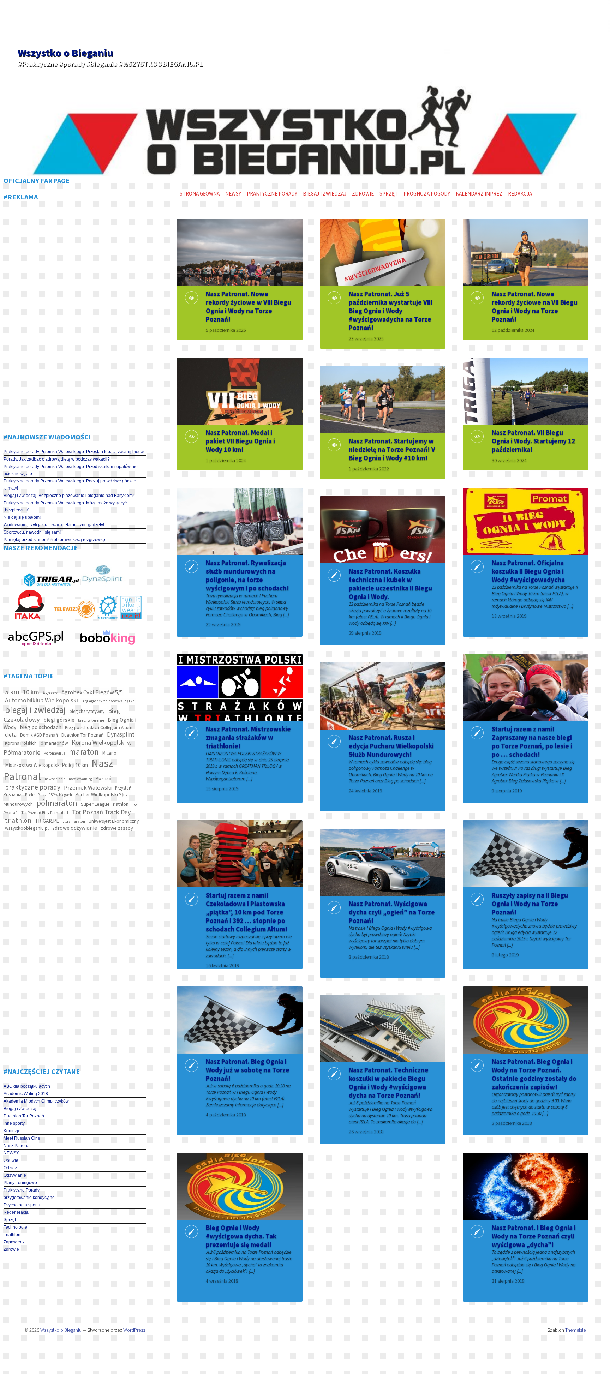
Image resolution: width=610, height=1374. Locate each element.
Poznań (104, 778)
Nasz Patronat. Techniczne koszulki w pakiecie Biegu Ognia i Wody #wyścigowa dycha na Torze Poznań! (389, 1082)
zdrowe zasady (117, 828)
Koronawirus (54, 753)
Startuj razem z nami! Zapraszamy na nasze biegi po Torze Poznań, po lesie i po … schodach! (532, 741)
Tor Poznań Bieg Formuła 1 (44, 812)
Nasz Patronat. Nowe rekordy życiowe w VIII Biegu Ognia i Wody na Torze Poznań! (248, 306)
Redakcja (520, 193)
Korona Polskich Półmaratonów (36, 743)
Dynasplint (120, 734)
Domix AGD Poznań (39, 735)
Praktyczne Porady (22, 1190)
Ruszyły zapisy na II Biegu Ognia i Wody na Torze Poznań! (530, 903)
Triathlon (12, 1234)
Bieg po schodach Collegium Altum (98, 728)
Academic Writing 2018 (26, 1093)
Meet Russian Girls (22, 1138)
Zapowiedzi (15, 1242)
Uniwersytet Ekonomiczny (114, 821)
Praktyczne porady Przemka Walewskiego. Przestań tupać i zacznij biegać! (75, 451)
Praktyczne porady (272, 193)
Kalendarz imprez (479, 193)
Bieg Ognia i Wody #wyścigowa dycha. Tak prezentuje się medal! (241, 1236)
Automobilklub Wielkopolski (41, 700)
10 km (31, 692)
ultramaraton (73, 821)
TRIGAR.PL (47, 820)
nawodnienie (55, 778)
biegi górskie (58, 719)
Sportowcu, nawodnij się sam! (32, 532)
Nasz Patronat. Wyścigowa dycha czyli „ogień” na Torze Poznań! (392, 912)
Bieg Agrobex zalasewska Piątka (108, 700)
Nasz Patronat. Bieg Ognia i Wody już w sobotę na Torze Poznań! (247, 1069)
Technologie (15, 1227)
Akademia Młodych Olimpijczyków (36, 1101)
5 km (12, 691)
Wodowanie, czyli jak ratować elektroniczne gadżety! (54, 524)
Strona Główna (200, 193)
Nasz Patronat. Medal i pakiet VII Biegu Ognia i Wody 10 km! (240, 441)
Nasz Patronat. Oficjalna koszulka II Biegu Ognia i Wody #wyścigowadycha (528, 571)
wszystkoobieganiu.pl (27, 828)
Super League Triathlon (104, 804)
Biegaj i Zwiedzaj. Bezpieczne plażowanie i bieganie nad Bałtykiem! (69, 495)
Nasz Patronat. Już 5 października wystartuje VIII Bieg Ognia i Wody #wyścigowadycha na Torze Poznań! (390, 310)
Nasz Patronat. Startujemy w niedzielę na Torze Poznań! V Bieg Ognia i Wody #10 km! (392, 449)
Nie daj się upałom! (22, 517)
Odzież (10, 1167)
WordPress (134, 1330)
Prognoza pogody (426, 193)
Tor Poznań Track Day (101, 812)
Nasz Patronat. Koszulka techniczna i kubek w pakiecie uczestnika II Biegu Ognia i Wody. (390, 584)
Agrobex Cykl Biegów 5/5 (92, 692)
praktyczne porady (32, 787)
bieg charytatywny (87, 711)
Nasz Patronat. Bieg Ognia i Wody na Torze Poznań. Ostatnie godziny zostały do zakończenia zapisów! (534, 1074)
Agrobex (50, 692)
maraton (84, 751)
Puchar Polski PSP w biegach (48, 794)
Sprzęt (10, 1219)
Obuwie (11, 1160)
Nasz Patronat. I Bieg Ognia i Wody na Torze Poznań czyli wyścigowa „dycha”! (534, 1236)
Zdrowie (11, 1249)
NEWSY (11, 1153)
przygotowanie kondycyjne (29, 1197)
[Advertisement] (75, 314)
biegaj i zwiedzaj (35, 709)
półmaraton (56, 803)
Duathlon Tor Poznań (82, 735)
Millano (109, 753)
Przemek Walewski (88, 787)
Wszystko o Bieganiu (65, 52)
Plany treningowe (20, 1182)
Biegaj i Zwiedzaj (20, 1108)
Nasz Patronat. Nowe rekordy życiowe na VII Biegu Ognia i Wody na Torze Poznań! (535, 306)
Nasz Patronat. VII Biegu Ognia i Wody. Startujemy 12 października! (533, 441)
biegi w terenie (91, 720)
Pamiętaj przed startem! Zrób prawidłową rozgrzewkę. (55, 539)
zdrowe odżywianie (74, 827)
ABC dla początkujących (27, 1086)
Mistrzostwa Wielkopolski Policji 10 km (46, 765)
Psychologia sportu (22, 1204)
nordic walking (80, 778)
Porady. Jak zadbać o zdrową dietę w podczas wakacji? (57, 459)
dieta (11, 734)
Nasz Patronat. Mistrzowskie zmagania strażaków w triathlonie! (248, 737)
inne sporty (14, 1123)
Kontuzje (12, 1130)
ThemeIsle (575, 1330)
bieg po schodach (40, 727)
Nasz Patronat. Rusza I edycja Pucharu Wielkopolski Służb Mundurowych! (391, 745)
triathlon (18, 820)
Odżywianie (15, 1175)
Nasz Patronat (17, 1145)
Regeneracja (16, 1212)
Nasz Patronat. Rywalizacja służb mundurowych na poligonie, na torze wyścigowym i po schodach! (247, 575)
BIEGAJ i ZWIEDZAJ (324, 193)
